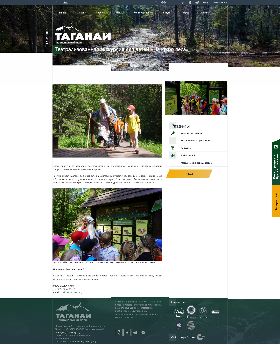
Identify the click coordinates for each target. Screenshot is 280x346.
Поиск (156, 2)
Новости (100, 12)
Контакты (205, 12)
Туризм (119, 12)
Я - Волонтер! (188, 155)
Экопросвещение (143, 12)
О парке (81, 12)
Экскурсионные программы (195, 140)
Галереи (185, 12)
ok (182, 2)
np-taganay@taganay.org (67, 332)
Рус (65, 2)
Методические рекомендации (196, 162)
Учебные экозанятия (191, 132)
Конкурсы (186, 147)
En (57, 2)
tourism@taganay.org (71, 292)
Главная (62, 12)
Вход (205, 2)
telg (197, 2)
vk (189, 2)
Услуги (167, 12)
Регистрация (220, 2)
